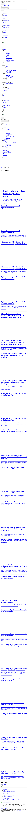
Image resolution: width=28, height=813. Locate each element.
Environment (9, 58)
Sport (7, 69)
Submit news (6, 790)
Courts (7, 54)
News (7, 52)
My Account (3, 119)
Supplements (6, 22)
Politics (7, 66)
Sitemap (2, 808)
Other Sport (8, 72)
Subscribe (5, 13)
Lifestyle (8, 75)
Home (4, 49)
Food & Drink (9, 77)
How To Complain (7, 793)
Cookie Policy (6, 798)
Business (8, 79)
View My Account (4, 8)
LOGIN (2, 118)
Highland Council (10, 60)
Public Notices (6, 27)
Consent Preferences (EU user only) (11, 799)
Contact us (5, 35)
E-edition (5, 15)
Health (7, 59)
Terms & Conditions (7, 796)
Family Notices (6, 25)
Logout (2, 10)
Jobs (4, 18)
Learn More (18, 810)
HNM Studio (6, 20)
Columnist (8, 53)
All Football (8, 71)
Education (8, 56)
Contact (7, 88)
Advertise (5, 32)
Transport (8, 61)
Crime (7, 55)
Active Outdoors (9, 76)
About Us (5, 789)
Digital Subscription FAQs (9, 791)
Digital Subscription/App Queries (10, 795)
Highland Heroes (9, 83)
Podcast (7, 81)
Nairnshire (8, 64)
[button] (3, 4)
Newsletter (5, 30)
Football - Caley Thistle (11, 70)
